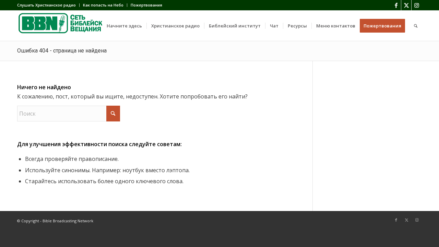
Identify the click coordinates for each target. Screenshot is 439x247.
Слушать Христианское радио (46, 5)
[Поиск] (416, 26)
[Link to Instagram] (417, 5)
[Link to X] (406, 5)
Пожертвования (146, 5)
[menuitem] (48, 5)
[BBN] (68, 26)
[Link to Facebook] (396, 5)
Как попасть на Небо (103, 5)
